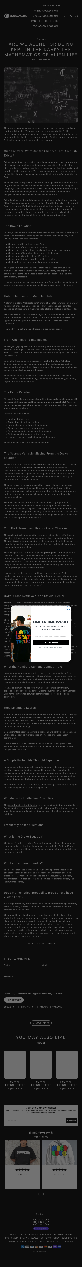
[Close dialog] (68, 608)
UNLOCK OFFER (51, 642)
